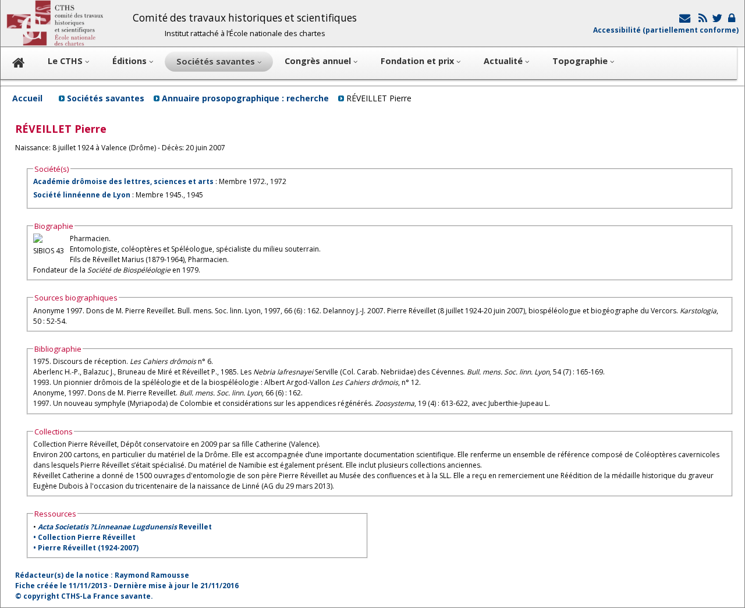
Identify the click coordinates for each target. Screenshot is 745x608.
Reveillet (125, 527)
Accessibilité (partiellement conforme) (666, 30)
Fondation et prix (418, 60)
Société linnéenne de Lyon (81, 195)
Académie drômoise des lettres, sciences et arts (123, 181)
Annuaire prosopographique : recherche (245, 98)
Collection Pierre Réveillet (87, 537)
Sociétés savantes (105, 98)
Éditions (130, 60)
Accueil (27, 98)
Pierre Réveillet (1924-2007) (88, 548)
